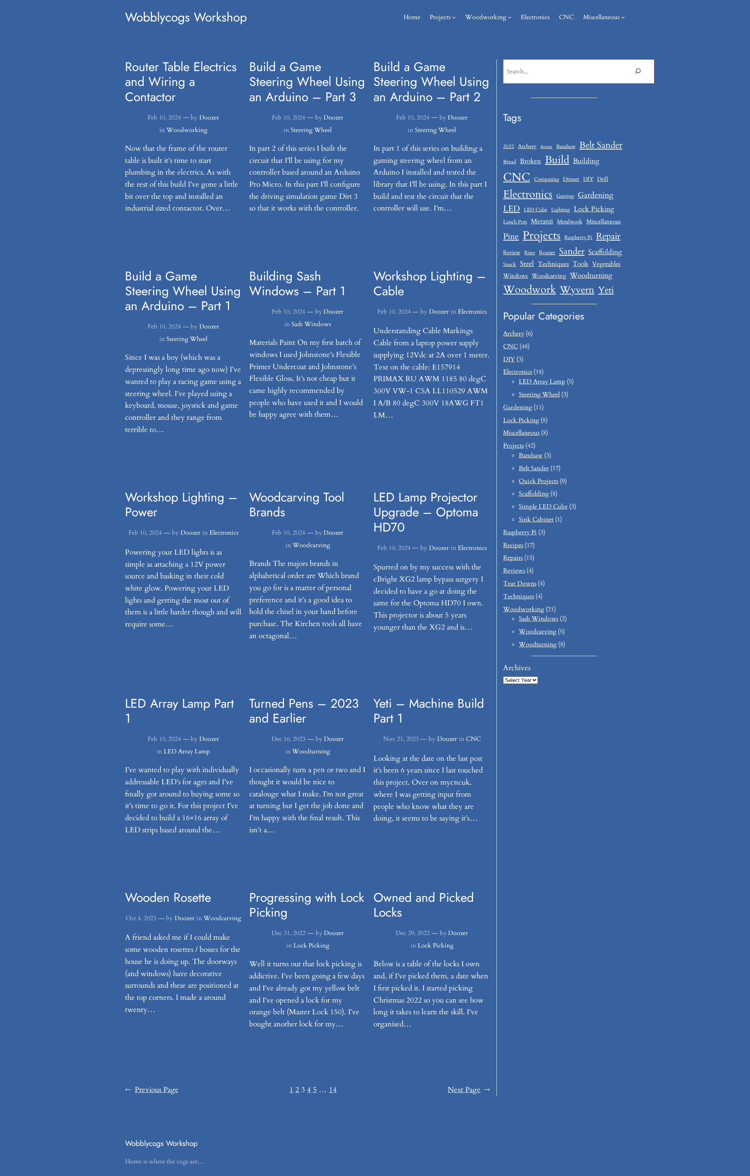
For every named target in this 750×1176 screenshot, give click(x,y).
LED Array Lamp (187, 751)
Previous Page (152, 1090)
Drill (602, 179)
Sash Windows (311, 324)
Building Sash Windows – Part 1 (297, 284)
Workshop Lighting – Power (181, 505)
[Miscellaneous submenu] (623, 17)
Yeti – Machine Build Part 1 (428, 711)
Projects (542, 235)
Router (547, 252)
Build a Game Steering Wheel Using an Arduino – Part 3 (307, 81)
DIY (588, 179)
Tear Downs (519, 583)
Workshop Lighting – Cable (429, 284)
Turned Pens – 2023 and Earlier (304, 711)
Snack (509, 264)
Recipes (513, 545)
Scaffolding (605, 252)
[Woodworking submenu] (510, 17)
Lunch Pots (515, 222)
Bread (509, 162)
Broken (530, 161)
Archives (516, 668)
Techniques (553, 264)
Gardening (595, 195)
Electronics (472, 311)
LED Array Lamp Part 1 (179, 711)
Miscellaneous (603, 222)
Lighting (560, 210)
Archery (527, 146)
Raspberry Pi (578, 237)
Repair (608, 236)
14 (333, 1090)
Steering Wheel (311, 130)
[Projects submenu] (454, 17)
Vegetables (606, 264)
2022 (508, 146)
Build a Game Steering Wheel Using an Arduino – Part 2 (431, 81)
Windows (515, 276)
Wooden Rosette (168, 897)
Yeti (606, 290)
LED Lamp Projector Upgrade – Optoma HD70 (425, 512)
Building (586, 161)
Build (557, 160)
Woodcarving (311, 545)
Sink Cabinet (536, 519)
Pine (511, 236)
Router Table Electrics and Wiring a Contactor (181, 81)
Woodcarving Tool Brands (296, 505)
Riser (529, 253)
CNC (473, 739)
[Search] (637, 71)
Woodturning (311, 751)
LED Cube (535, 210)
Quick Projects (538, 481)
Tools (580, 263)
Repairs (513, 557)
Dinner (571, 179)
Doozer (209, 117)
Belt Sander (600, 145)
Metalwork (569, 221)
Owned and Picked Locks (423, 905)
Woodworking (186, 130)
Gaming (565, 196)
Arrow (546, 147)
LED (511, 208)
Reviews (514, 570)
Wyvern (577, 290)
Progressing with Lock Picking (306, 905)
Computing (546, 179)
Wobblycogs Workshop (186, 17)
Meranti (542, 221)
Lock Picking (311, 945)
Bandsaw (565, 146)
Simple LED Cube (543, 506)
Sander (571, 251)
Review (511, 252)
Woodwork (529, 289)
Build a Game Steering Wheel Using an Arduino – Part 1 (183, 291)
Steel (527, 264)
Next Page (469, 1090)
